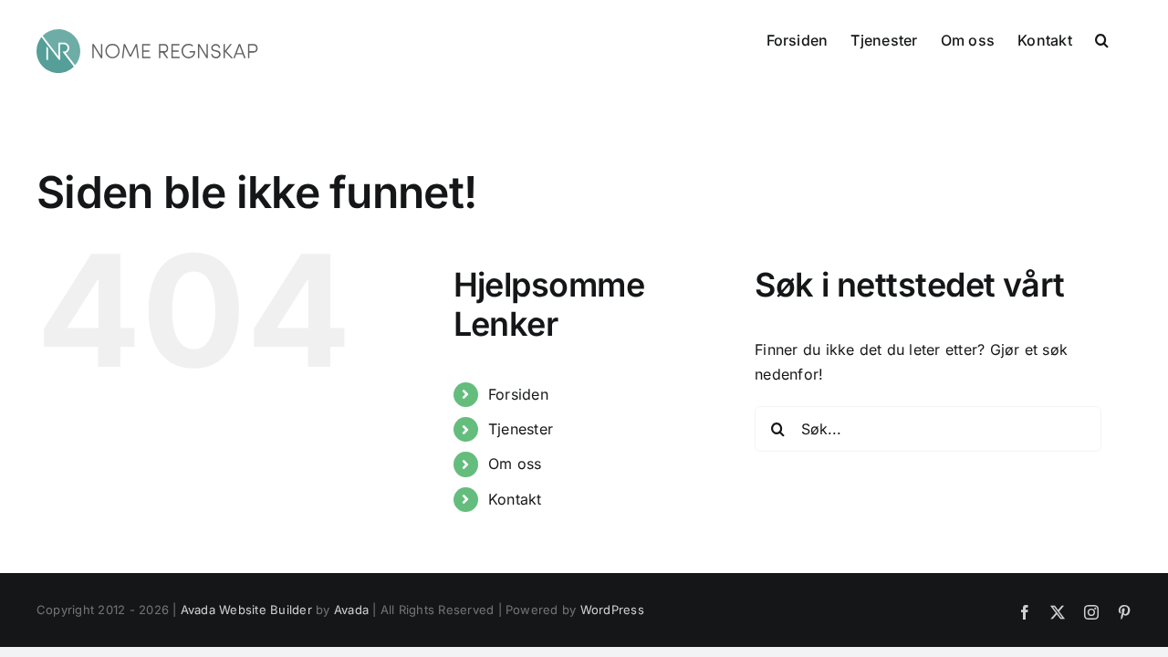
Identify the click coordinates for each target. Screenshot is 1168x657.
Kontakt (515, 499)
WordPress (612, 609)
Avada (351, 609)
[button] (1102, 38)
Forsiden (518, 394)
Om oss (514, 463)
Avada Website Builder (246, 609)
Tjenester (520, 429)
